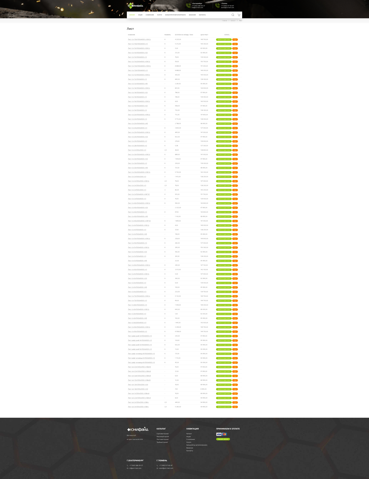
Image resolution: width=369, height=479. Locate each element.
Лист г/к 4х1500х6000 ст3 (137, 230)
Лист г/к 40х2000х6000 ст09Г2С (139, 221)
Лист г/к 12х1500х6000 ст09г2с (139, 75)
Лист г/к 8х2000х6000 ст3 (137, 323)
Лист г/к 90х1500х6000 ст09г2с (139, 327)
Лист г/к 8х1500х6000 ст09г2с (138, 309)
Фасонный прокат (163, 436)
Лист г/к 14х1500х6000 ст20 (138, 92)
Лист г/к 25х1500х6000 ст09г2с (139, 132)
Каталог (132, 15)
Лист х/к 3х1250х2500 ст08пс (138, 407)
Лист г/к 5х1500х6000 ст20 (137, 252)
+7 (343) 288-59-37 (198, 6)
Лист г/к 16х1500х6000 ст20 (138, 106)
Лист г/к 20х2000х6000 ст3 (137, 128)
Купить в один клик (224, 39)
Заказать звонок (223, 439)
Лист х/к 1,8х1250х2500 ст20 (138, 389)
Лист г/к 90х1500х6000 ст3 (137, 331)
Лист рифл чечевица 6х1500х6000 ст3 (141, 362)
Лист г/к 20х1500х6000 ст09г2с (139, 115)
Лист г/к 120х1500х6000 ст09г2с (139, 66)
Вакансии (192, 15)
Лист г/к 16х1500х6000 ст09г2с (139, 101)
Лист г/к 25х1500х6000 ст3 (137, 141)
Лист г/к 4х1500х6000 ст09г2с (138, 225)
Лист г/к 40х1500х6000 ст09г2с (139, 203)
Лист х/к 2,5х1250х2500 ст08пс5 (139, 398)
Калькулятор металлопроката (175, 15)
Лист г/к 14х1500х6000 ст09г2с (139, 88)
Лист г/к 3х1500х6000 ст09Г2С (139, 194)
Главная (224, 20)
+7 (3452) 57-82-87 (227, 6)
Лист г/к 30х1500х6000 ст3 (137, 163)
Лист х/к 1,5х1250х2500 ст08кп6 (139, 380)
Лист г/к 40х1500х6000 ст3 (137, 212)
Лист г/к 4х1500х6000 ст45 (137, 234)
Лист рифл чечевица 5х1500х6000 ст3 (141, 358)
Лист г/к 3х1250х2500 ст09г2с (138, 181)
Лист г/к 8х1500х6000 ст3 (137, 314)
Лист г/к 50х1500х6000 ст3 (137, 243)
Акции (140, 15)
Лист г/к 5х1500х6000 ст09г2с (138, 247)
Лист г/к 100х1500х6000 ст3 (138, 44)
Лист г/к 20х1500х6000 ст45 (138, 123)
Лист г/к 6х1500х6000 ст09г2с (138, 274)
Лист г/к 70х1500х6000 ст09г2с (139, 296)
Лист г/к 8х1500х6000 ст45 (137, 318)
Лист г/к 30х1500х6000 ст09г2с (139, 154)
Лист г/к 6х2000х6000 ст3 (137, 292)
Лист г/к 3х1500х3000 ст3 (137, 190)
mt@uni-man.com (197, 7)
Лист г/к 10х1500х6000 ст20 (138, 53)
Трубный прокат (162, 442)
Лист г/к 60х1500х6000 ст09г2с (139, 265)
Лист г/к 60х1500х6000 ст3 (137, 269)
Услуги (159, 15)
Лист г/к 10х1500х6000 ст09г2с (139, 48)
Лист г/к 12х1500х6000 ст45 (138, 84)
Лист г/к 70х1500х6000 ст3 (137, 300)
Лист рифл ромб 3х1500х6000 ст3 (140, 336)
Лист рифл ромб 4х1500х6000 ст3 (140, 340)
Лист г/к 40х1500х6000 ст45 (138, 216)
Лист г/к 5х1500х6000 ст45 (137, 261)
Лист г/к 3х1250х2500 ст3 (137, 185)
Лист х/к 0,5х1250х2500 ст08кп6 (139, 367)
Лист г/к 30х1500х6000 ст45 (138, 168)
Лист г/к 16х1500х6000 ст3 (137, 110)
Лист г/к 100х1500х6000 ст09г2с (139, 39)
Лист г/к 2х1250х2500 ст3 (137, 150)
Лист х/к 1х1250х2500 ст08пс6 (138, 393)
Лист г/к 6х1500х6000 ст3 (137, 283)
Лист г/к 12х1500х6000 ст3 (137, 79)
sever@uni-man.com (227, 7)
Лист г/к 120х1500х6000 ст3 (138, 70)
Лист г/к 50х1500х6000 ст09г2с (139, 238)
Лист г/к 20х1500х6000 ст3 (137, 119)
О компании (150, 15)
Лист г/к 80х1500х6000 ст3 (137, 305)
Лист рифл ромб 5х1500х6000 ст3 (140, 345)
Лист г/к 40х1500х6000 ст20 (138, 207)
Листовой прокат (163, 439)
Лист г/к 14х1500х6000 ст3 (137, 97)
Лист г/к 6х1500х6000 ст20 (137, 278)
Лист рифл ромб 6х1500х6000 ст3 (140, 349)
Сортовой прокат (163, 434)
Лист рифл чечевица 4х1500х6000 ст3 (141, 354)
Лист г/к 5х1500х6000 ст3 (137, 256)
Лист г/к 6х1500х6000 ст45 (137, 287)
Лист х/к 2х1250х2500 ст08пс (138, 402)
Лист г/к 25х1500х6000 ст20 (138, 137)
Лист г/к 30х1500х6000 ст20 (138, 159)
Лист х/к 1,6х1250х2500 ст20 (138, 384)
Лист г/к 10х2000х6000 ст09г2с (139, 61)
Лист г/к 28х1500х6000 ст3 (137, 146)
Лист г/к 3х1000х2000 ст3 (137, 176)
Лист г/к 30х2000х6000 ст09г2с (139, 172)
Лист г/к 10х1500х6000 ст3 (137, 57)
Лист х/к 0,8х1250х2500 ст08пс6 (139, 376)
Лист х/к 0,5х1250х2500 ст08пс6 (139, 371)
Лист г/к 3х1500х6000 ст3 (137, 199)
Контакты (202, 15)
